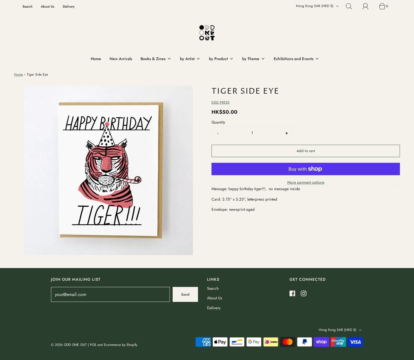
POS (93, 344)
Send (185, 294)
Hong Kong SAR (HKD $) (315, 5)
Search (27, 6)
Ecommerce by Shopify (120, 344)
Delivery (69, 6)
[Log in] (368, 6)
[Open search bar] (352, 6)
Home (96, 59)
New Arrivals (121, 59)
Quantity (218, 122)
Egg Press (221, 102)
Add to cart (306, 150)
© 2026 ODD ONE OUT (69, 344)
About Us (47, 6)
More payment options (305, 182)
